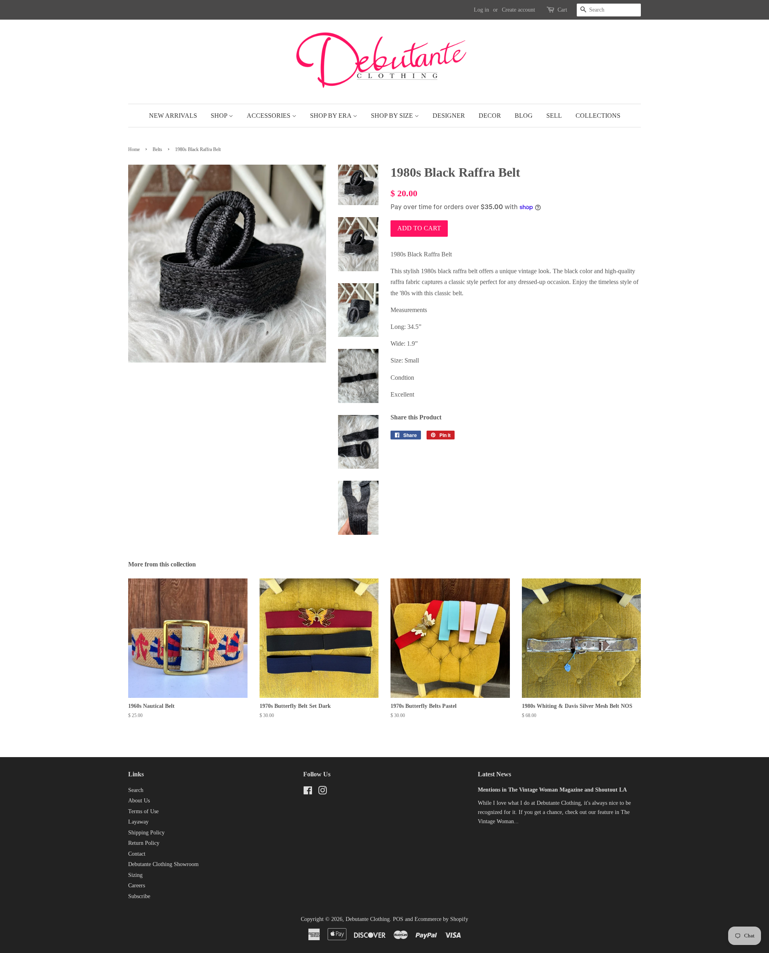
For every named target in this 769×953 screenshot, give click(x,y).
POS (398, 919)
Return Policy (143, 843)
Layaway (138, 822)
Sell (554, 115)
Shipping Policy (146, 833)
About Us (139, 801)
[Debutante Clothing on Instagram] (322, 792)
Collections (598, 115)
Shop (220, 115)
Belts (157, 149)
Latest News (494, 774)
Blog (524, 115)
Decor (490, 115)
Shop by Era (331, 115)
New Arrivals (173, 115)
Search (135, 790)
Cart (562, 10)
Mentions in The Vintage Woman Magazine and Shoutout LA (552, 790)
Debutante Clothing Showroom (163, 864)
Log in (481, 10)
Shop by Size (393, 115)
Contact (136, 854)
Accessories (269, 115)
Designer (449, 115)
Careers (136, 885)
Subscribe (139, 896)
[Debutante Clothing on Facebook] (307, 792)
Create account (518, 10)
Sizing (135, 875)
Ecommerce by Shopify (441, 919)
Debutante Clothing (368, 919)
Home (134, 149)
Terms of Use (143, 811)
